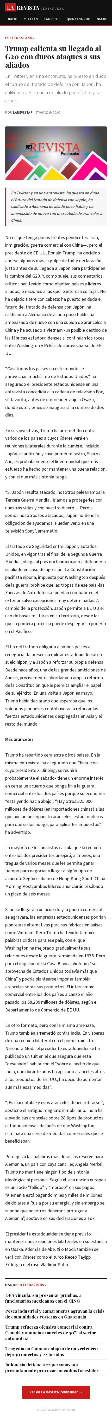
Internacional (33, 1285)
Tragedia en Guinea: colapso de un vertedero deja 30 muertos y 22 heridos (51, 1351)
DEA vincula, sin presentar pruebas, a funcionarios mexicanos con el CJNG (43, 1298)
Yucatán (31, 19)
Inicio (13, 19)
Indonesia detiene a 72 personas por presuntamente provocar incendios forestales (51, 1367)
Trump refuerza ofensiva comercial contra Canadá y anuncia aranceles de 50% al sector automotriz (50, 1332)
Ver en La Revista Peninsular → (56, 1392)
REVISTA (35, 7)
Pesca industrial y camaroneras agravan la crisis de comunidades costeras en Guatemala (54, 1314)
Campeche (52, 19)
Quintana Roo (79, 19)
